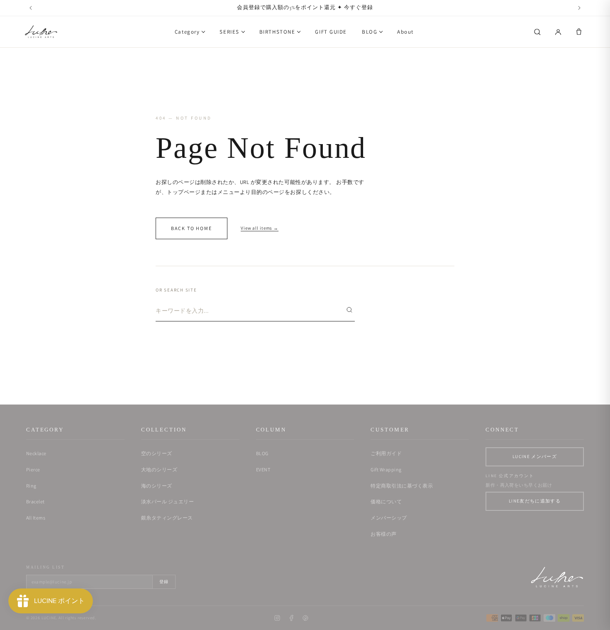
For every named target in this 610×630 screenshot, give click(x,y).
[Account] (558, 32)
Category (187, 31)
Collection (164, 430)
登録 (163, 581)
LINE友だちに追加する (535, 501)
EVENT (263, 469)
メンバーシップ (389, 518)
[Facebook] (291, 618)
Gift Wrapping (386, 469)
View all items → (259, 228)
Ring (31, 486)
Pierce (33, 469)
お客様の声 (383, 534)
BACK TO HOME (191, 228)
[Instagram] (277, 618)
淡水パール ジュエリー (167, 501)
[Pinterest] (305, 618)
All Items (35, 518)
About (405, 31)
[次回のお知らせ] (579, 8)
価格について (386, 501)
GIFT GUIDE (331, 31)
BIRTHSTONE (277, 31)
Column (271, 430)
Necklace (36, 453)
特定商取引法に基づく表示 (402, 486)
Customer (390, 430)
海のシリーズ (156, 486)
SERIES (229, 31)
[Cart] (579, 32)
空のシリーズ (156, 453)
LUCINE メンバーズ (534, 456)
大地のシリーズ (159, 469)
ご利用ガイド (386, 453)
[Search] (537, 32)
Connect (502, 430)
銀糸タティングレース (167, 518)
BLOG (369, 31)
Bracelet (35, 501)
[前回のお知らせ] (31, 8)
